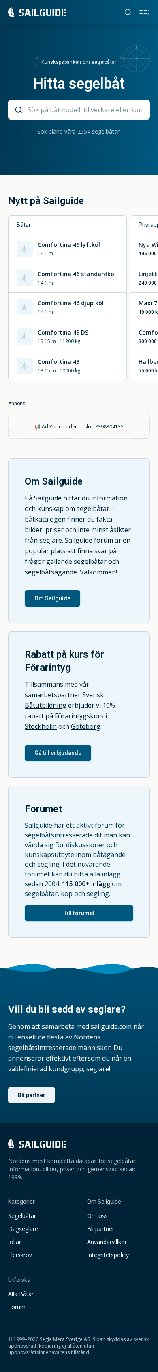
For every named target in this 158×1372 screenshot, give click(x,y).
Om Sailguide (52, 598)
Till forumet (79, 913)
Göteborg (85, 726)
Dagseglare (23, 1229)
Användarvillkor (107, 1242)
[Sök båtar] (128, 12)
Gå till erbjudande (57, 753)
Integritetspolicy (108, 1255)
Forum (17, 1307)
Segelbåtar (22, 1216)
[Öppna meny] (144, 12)
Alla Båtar (21, 1294)
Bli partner (31, 1095)
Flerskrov (20, 1255)
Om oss (97, 1216)
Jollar (14, 1242)
